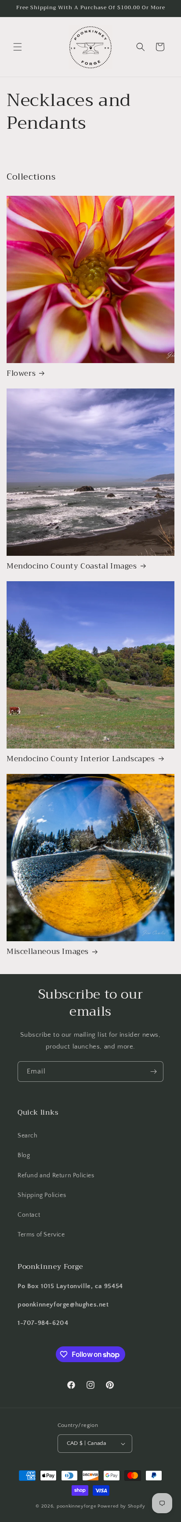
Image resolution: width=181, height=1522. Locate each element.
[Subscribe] (153, 1071)
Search (28, 1135)
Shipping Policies (42, 1195)
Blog (24, 1155)
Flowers (21, 373)
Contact (29, 1214)
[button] (17, 47)
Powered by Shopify (121, 1506)
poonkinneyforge (77, 1506)
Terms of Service (41, 1234)
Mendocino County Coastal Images (72, 566)
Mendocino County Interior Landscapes (81, 759)
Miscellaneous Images (48, 952)
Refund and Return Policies (56, 1175)
